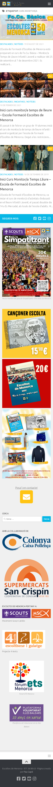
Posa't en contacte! (26, 487)
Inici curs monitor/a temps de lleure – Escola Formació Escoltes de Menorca (26, 115)
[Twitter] (39, 218)
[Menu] (49, 3)
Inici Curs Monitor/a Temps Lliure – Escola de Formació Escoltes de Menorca (25, 184)
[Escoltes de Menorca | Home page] (17, 3)
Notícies (18, 44)
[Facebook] (35, 218)
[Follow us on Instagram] (49, 218)
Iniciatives (19, 102)
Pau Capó (28, 772)
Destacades (6, 44)
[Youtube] (44, 218)
